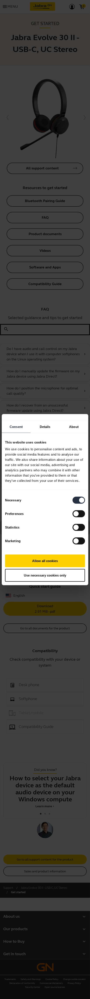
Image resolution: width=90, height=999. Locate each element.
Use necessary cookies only (45, 575)
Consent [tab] (16, 426)
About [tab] (74, 426)
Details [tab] (45, 426)
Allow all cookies (45, 561)
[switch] (79, 513)
